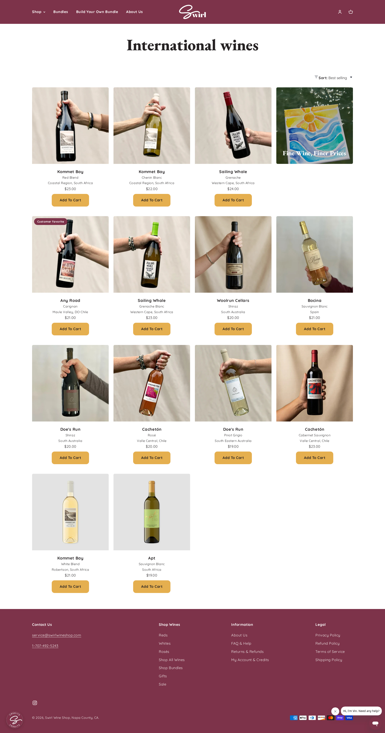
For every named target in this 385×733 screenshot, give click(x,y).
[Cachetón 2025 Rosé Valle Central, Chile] (151, 383)
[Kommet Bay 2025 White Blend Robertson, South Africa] (70, 512)
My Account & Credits (250, 659)
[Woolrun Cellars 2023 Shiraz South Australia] (233, 254)
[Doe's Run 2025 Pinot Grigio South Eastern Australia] (233, 383)
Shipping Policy (328, 659)
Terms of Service (330, 651)
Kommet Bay (70, 171)
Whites (164, 643)
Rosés (164, 651)
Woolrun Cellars (233, 300)
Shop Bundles (170, 667)
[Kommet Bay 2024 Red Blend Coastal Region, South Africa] (70, 125)
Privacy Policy (327, 635)
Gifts (163, 676)
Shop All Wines (172, 659)
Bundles (60, 11)
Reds (163, 635)
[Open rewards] (14, 720)
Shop (36, 11)
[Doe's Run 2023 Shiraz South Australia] (70, 383)
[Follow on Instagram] (34, 703)
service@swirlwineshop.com (56, 635)
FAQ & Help (241, 643)
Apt (151, 558)
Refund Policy (327, 643)
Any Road (70, 300)
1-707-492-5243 (45, 645)
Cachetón (151, 429)
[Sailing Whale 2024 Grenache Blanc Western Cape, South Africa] (151, 254)
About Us (134, 11)
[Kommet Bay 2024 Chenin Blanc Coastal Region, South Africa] (151, 125)
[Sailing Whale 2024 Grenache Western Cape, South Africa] (233, 125)
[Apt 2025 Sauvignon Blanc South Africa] (151, 512)
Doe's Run (70, 429)
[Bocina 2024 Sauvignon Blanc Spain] (314, 254)
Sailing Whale (233, 171)
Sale (162, 684)
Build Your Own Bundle (97, 11)
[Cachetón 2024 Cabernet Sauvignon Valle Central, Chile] (314, 383)
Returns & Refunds (247, 651)
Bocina (314, 300)
